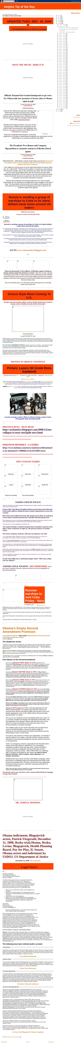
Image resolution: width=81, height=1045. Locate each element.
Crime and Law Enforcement (12, 652)
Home (27, 1042)
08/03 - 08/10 (62, 61)
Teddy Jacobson (76, 123)
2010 (59, 20)
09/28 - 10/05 (62, 49)
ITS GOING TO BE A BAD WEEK (67, 32)
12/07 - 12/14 (62, 33)
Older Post (51, 1042)
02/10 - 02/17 (62, 100)
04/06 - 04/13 (62, 87)
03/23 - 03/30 (62, 90)
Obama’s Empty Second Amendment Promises (20, 630)
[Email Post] (20, 1036)
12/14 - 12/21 (62, 26)
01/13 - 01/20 (62, 106)
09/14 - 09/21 (62, 52)
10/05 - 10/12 (62, 47)
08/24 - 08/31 (62, 57)
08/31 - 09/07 (62, 55)
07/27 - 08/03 (62, 63)
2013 (59, 15)
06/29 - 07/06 (62, 69)
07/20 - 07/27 (62, 64)
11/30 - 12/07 (62, 35)
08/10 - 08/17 (62, 60)
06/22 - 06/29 (62, 70)
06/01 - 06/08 (62, 75)
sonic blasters (28, 381)
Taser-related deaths (13, 540)
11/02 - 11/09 (62, 41)
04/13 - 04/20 (62, 86)
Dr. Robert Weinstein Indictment (27, 984)
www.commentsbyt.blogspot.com (31, 250)
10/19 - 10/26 (62, 44)
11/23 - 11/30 (62, 36)
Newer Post (4, 1042)
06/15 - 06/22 (62, 72)
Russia (26, 585)
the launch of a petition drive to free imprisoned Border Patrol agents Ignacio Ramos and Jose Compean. (28, 162)
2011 (59, 18)
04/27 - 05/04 (62, 83)
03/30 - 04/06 (62, 89)
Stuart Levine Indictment (28, 968)
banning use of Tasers (30, 520)
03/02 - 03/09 (62, 95)
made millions (12, 511)
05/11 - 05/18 (62, 80)
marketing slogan (27, 559)
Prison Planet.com (28, 335)
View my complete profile (73, 125)
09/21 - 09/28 (62, 50)
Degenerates (31, 635)
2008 (59, 23)
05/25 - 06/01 (62, 77)
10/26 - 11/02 (62, 43)
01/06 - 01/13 (62, 107)
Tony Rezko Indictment (28, 956)
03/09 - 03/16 (62, 94)
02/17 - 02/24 (62, 98)
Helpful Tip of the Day (19, 6)
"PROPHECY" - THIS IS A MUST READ (68, 27)
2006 (59, 111)
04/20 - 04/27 (62, 84)
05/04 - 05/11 (62, 81)
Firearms (40, 635)
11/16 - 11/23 (62, 38)
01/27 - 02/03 (62, 103)
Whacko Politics (18, 637)
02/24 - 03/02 (62, 97)
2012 (59, 17)
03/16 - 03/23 (62, 92)
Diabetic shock (36, 549)
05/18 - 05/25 (62, 78)
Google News (76, 117)
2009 (59, 21)
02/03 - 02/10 (62, 101)
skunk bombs (45, 381)
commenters (14, 386)
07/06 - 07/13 (62, 67)
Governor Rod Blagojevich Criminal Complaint (28, 1032)
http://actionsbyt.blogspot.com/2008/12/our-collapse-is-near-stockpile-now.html (27, 431)
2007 (59, 109)
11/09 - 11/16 (62, 39)
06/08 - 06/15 (62, 73)
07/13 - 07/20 (62, 66)
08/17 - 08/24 (62, 58)
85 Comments (35, 861)
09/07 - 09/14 (62, 53)
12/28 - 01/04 (62, 24)
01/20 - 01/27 (62, 104)
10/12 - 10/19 (62, 46)
